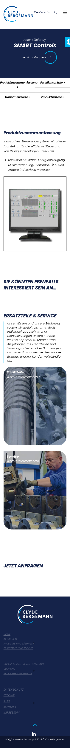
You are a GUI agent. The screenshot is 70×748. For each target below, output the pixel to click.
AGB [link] (7, 701)
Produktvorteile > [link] (52, 97)
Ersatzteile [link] (15, 372)
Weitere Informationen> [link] (23, 461)
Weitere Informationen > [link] (23, 377)
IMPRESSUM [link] (11, 713)
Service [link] (13, 456)
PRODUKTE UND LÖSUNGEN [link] (19, 643)
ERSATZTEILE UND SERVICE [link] (18, 648)
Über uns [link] (9, 669)
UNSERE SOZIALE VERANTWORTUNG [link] (24, 664)
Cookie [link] (9, 695)
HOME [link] (7, 634)
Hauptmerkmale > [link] (17, 97)
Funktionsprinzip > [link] (52, 82)
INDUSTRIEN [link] (10, 639)
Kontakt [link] (10, 707)
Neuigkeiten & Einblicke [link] (18, 673)
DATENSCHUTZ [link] (14, 690)
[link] (55, 12)
